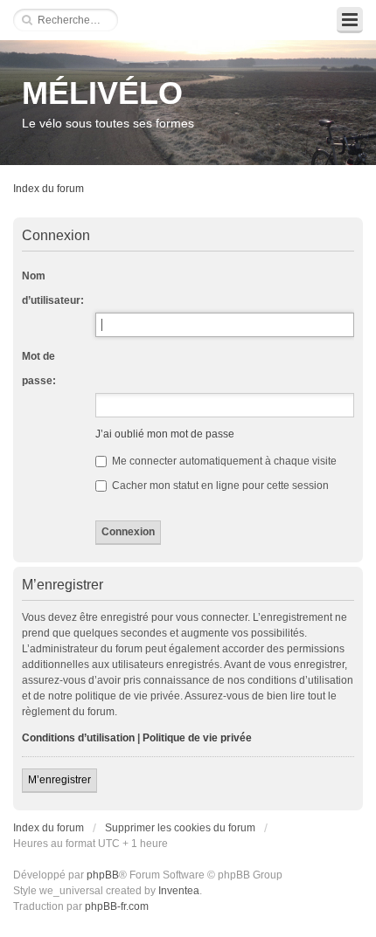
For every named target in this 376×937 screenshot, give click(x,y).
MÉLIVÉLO (102, 93)
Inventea (178, 891)
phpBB (103, 875)
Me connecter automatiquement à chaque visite (223, 461)
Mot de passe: (39, 368)
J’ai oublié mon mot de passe (164, 434)
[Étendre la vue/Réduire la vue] (350, 20)
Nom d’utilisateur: (53, 288)
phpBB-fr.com (117, 906)
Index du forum (48, 189)
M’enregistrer (59, 780)
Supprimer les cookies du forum (180, 828)
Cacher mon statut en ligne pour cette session (219, 485)
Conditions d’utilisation (78, 738)
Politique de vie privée (197, 738)
